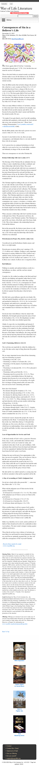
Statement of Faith (12, 751)
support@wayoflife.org (13, 758)
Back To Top (5, 631)
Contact (9, 746)
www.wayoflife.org (9, 546)
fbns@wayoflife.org (17, 39)
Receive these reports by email (12, 544)
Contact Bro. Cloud (12, 748)
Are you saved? (11, 756)
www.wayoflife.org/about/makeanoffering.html (14, 624)
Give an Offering (12, 753)
